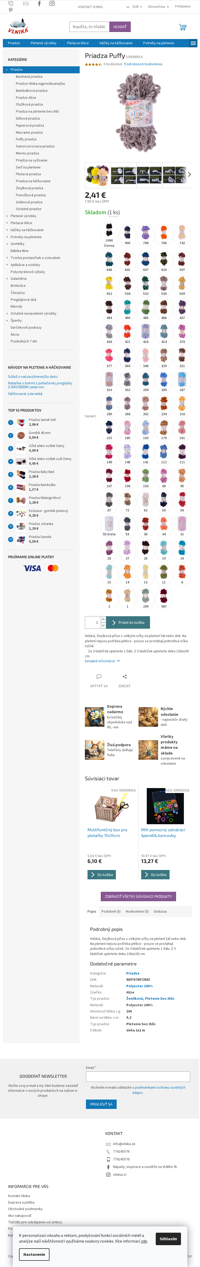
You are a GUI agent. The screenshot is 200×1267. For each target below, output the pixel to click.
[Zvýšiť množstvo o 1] (103, 619)
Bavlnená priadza (29, 76)
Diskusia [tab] (160, 911)
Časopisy (18, 292)
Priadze (17, 69)
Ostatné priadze (28, 209)
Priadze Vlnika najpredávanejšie (40, 83)
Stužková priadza (29, 104)
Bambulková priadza (31, 90)
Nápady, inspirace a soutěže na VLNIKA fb (145, 1166)
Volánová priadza (29, 202)
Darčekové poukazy (26, 327)
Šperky (16, 320)
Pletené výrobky (23, 216)
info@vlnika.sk (124, 1144)
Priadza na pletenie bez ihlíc (37, 111)
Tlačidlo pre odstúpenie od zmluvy (35, 1222)
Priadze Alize (26, 97)
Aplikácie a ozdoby (25, 265)
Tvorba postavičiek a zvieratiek (35, 258)
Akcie (15, 334)
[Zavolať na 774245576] (15, 3)
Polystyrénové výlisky (28, 272)
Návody (16, 306)
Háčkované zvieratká (25, 393)
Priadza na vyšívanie (31, 160)
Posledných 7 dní (24, 341)
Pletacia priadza (28, 174)
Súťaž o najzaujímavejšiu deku (33, 376)
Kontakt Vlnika (90, 7)
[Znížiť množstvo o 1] (103, 625)
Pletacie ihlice (21, 223)
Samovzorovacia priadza (35, 146)
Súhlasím (168, 1239)
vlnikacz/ (120, 1174)
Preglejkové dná (23, 299)
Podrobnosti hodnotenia (143, 64)
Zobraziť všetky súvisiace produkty (138, 896)
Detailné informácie (100, 661)
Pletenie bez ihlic (159, 998)
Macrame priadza (29, 132)
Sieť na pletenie (28, 167)
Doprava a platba (21, 1202)
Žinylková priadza (29, 188)
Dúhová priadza (28, 118)
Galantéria (19, 278)
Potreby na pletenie (26, 237)
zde (144, 1241)
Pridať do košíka (131, 622)
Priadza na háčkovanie (33, 181)
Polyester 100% (139, 986)
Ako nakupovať (20, 1215)
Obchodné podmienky (25, 1209)
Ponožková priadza (31, 195)
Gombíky (17, 243)
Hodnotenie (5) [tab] (137, 911)
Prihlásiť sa (101, 1104)
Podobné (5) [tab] (111, 911)
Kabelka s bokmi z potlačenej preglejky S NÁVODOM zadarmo (40, 385)
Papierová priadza (30, 125)
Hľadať (120, 26)
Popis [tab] (92, 911)
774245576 (121, 1151)
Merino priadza (27, 153)
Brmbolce (18, 285)
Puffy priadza (26, 139)
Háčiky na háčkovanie (27, 230)
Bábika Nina (19, 251)
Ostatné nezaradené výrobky (34, 313)
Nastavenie (34, 1254)
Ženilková (134, 998)
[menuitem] (14, 43)
